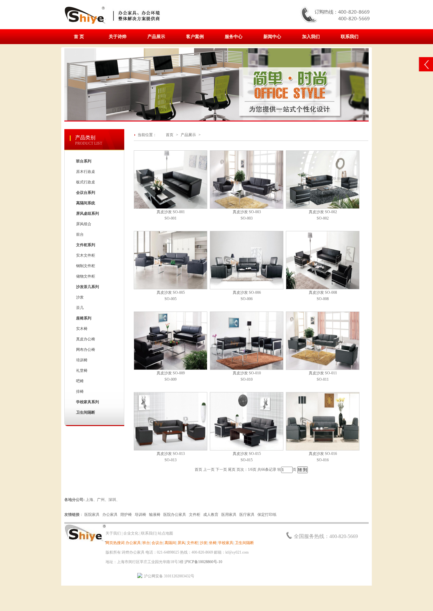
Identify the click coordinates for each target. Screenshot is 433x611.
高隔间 (170, 543)
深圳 (112, 499)
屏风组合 (83, 224)
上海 (89, 499)
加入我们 (311, 36)
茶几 (80, 308)
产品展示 (156, 36)
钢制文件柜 (85, 266)
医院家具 (92, 514)
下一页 (221, 469)
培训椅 (81, 360)
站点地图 (165, 533)
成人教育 (210, 514)
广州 (101, 499)
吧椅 (80, 381)
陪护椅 (126, 514)
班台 (146, 543)
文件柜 (194, 514)
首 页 (79, 36)
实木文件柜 (85, 255)
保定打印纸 (266, 514)
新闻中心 (272, 36)
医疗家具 (247, 514)
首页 (169, 135)
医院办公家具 (174, 514)
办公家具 (110, 514)
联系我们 (350, 36)
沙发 (80, 297)
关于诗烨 (117, 36)
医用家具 (228, 514)
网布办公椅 (85, 349)
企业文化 (131, 533)
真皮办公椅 (85, 339)
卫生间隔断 (244, 543)
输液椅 (154, 514)
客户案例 (195, 36)
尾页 (232, 469)
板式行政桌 (85, 182)
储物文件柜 (85, 276)
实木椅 (81, 328)
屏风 (181, 543)
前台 (80, 234)
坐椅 (213, 543)
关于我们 (113, 533)
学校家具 (225, 543)
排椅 (80, 391)
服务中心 (233, 36)
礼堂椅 (81, 370)
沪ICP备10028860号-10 (203, 562)
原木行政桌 (85, 171)
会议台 (157, 543)
